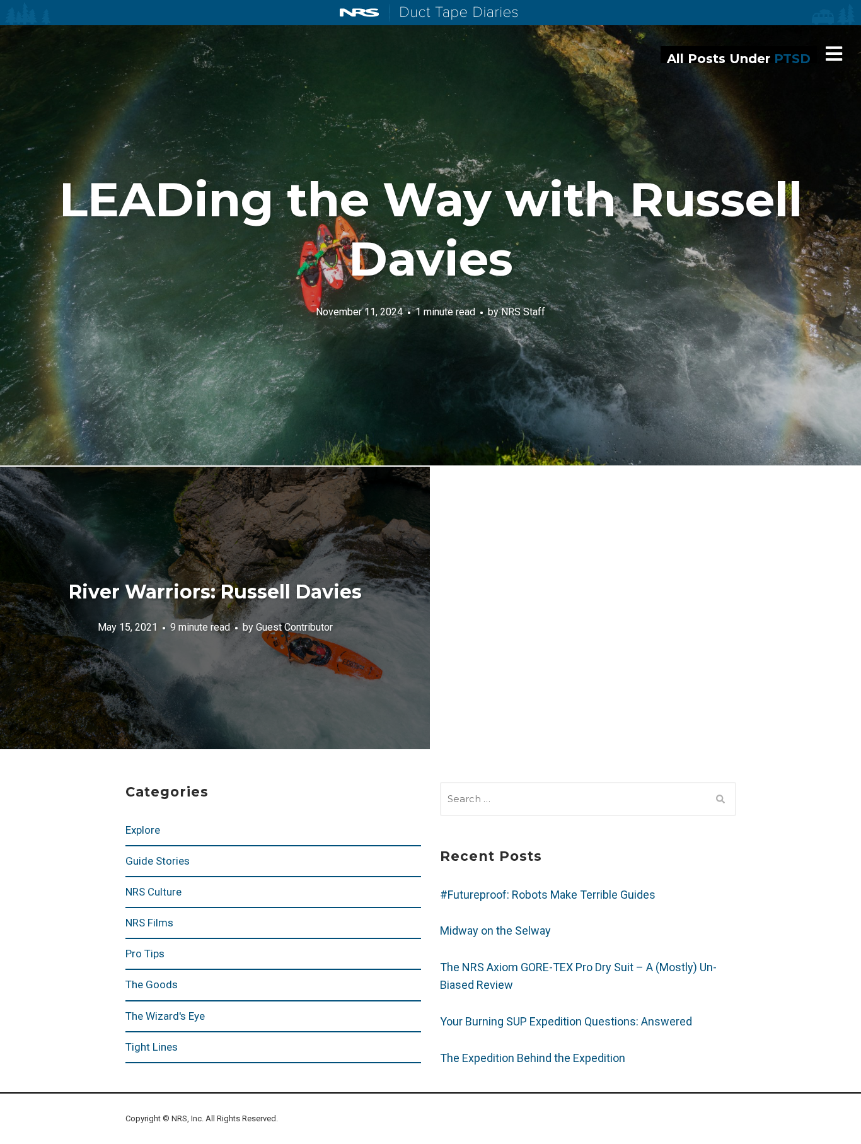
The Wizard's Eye (165, 1016)
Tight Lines (151, 1047)
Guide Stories (157, 861)
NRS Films (149, 922)
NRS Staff (523, 311)
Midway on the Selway (495, 930)
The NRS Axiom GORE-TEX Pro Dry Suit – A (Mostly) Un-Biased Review (578, 975)
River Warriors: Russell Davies (215, 592)
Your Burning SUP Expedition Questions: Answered (566, 1021)
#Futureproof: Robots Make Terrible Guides (548, 894)
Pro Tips (145, 953)
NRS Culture (153, 891)
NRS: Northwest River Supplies (359, 12)
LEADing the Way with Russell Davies (430, 229)
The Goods (151, 984)
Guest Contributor (294, 627)
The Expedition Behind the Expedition (534, 1058)
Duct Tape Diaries (453, 13)
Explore (142, 830)
